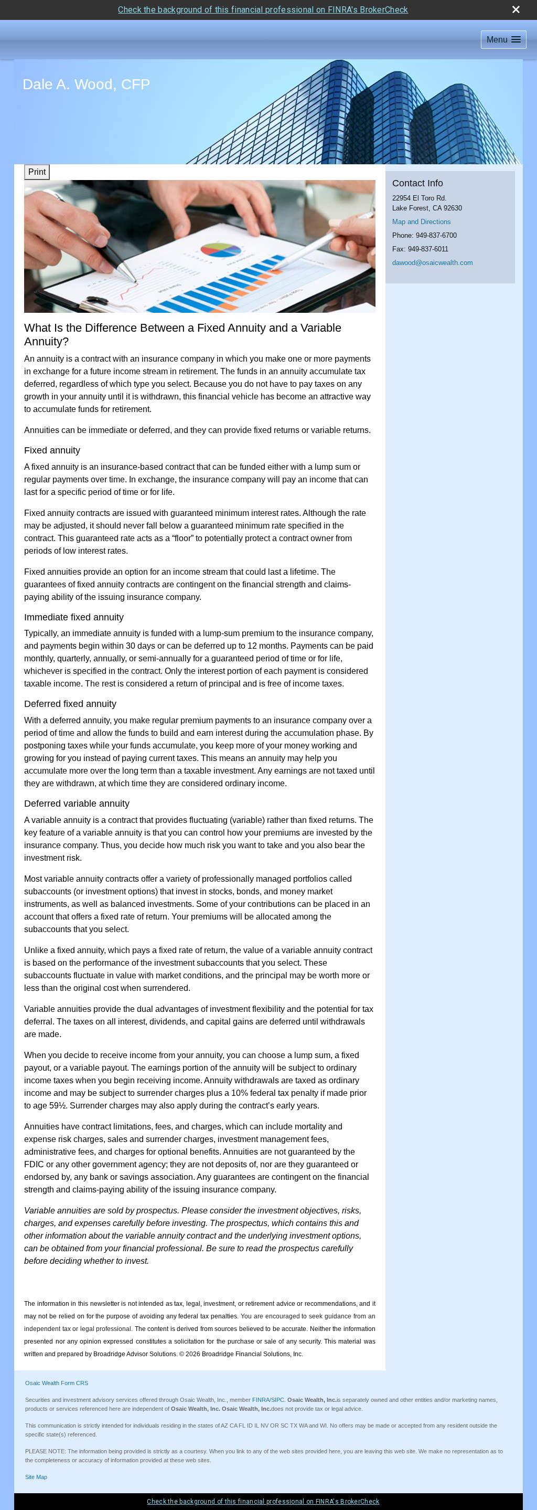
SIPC (277, 1400)
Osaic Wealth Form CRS (56, 1383)
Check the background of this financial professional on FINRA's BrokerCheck (263, 10)
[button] (504, 39)
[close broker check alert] (516, 9)
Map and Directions (421, 222)
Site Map (36, 1477)
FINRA (261, 1400)
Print (37, 171)
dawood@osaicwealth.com (432, 263)
